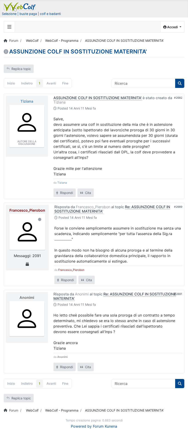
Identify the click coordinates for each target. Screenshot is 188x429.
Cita (87, 193)
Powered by (81, 426)
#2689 (178, 206)
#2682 (178, 97)
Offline (39, 219)
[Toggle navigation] (9, 26)
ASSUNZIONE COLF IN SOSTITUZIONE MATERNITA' (97, 97)
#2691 (178, 294)
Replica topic (21, 69)
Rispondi (66, 193)
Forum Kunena (105, 426)
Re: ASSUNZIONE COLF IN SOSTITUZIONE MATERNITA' (114, 296)
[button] (172, 27)
